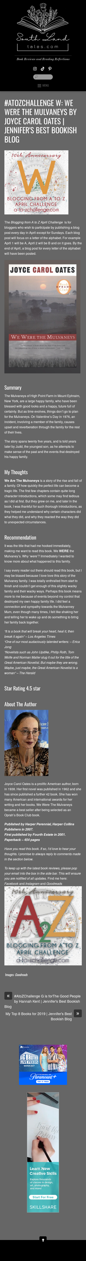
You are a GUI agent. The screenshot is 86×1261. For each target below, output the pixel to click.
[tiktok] (42, 68)
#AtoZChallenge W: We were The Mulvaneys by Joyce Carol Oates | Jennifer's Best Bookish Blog (40, 121)
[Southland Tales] (43, 47)
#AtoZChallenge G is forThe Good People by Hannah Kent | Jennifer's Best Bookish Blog (42, 1001)
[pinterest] (50, 68)
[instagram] (35, 68)
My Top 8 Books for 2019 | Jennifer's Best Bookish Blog (42, 1016)
